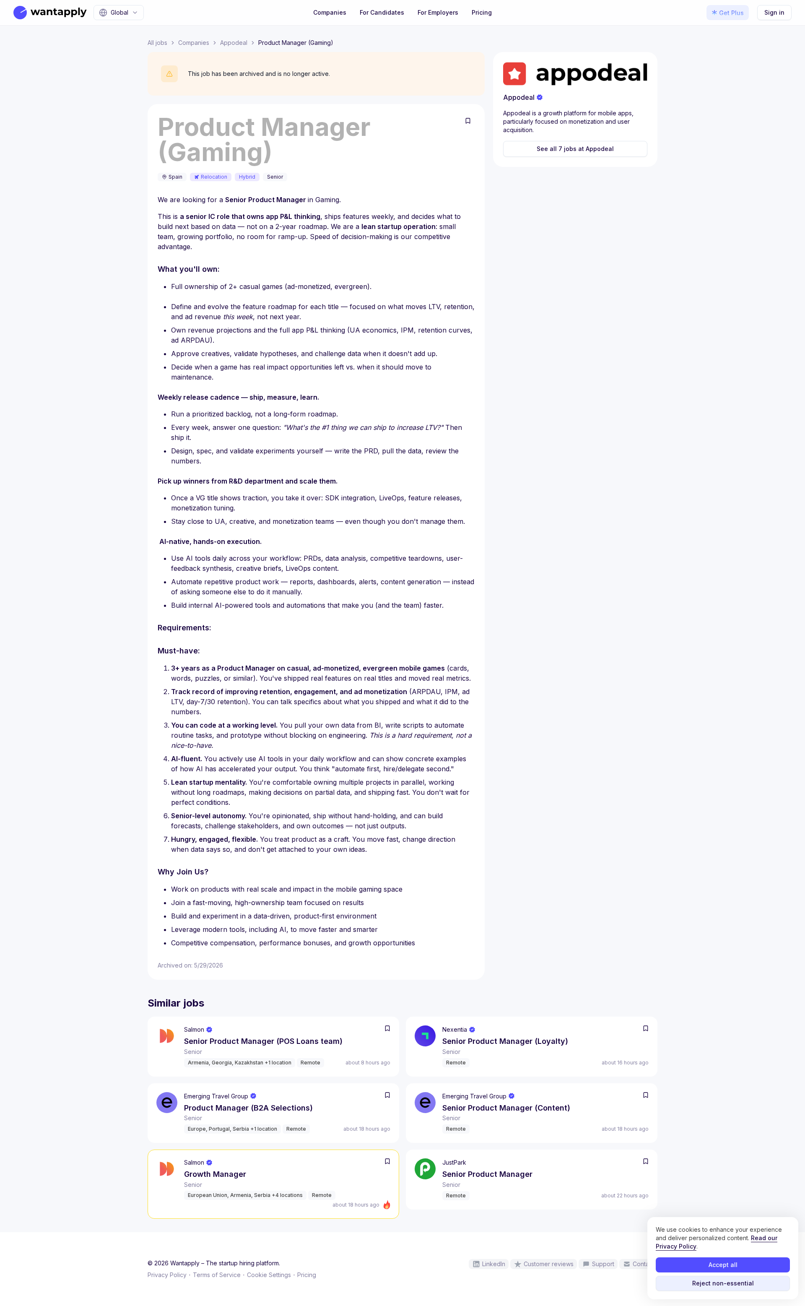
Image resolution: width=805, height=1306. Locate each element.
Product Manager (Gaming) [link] (295, 42)
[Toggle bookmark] (468, 120)
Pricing (482, 12)
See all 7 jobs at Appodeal (575, 148)
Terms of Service (217, 1274)
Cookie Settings (269, 1274)
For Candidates (382, 12)
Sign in (774, 12)
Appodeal (233, 42)
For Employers (438, 12)
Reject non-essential (723, 1283)
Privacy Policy (167, 1274)
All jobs (157, 42)
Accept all (723, 1264)
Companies (329, 12)
